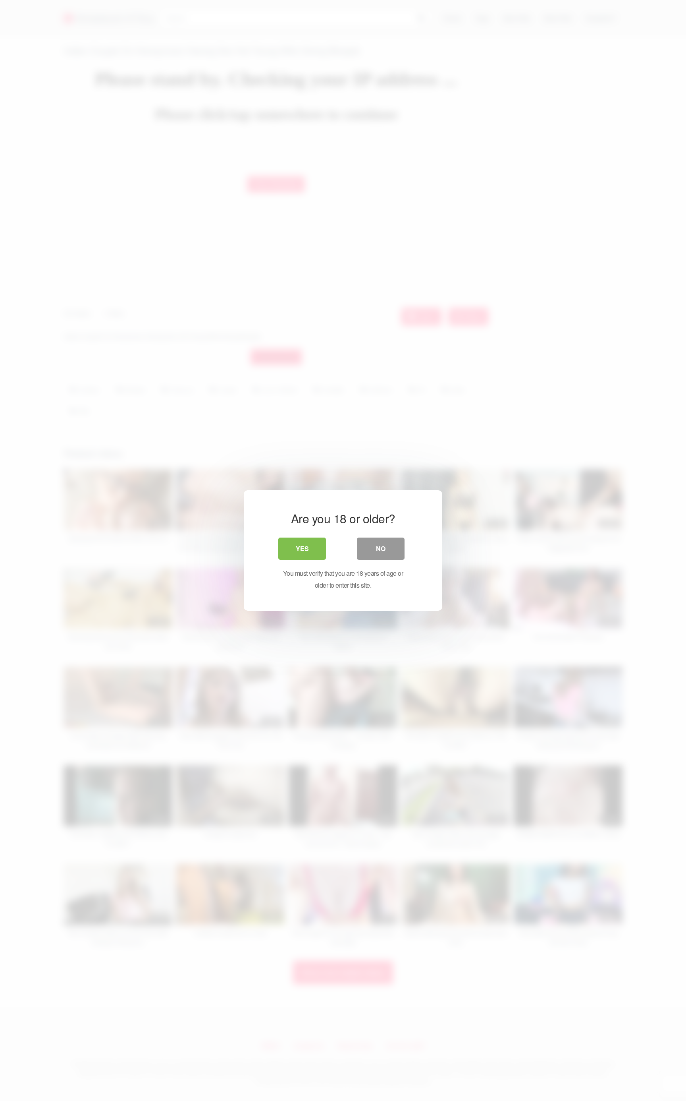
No (380, 548)
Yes (302, 548)
